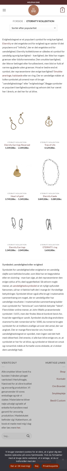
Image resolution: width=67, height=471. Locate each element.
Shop (62, 371)
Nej (36, 466)
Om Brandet (58, 386)
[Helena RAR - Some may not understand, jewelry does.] (33, 10)
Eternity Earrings (17, 247)
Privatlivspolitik (44, 461)
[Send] (28, 436)
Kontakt (61, 378)
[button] (4, 10)
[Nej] (63, 460)
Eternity (6, 43)
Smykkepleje (58, 393)
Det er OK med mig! (20, 466)
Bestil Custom (57, 400)
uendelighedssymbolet (25, 285)
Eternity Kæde (50, 196)
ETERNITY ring (50, 247)
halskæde (17, 75)
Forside (18, 21)
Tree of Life (50, 145)
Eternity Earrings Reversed (17, 145)
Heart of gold (17, 196)
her (18, 427)
